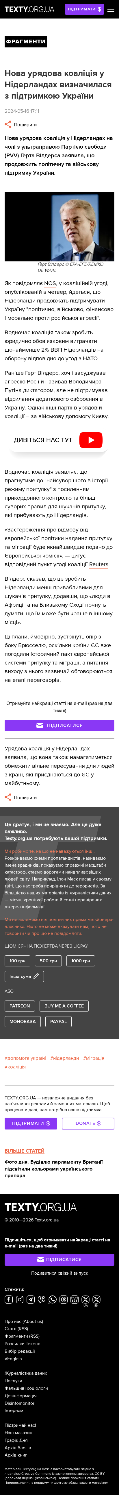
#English (13, 1359)
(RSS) (23, 1329)
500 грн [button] (48, 961)
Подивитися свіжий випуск (59, 1273)
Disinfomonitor (19, 1403)
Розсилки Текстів (22, 1344)
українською (45, 1478)
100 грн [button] (17, 961)
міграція (95, 1058)
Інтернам (14, 1410)
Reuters (98, 564)
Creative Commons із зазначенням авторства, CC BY (63, 1474)
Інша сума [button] (20, 976)
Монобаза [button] (23, 1022)
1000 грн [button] (80, 961)
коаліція (17, 1067)
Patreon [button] (20, 1006)
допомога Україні (27, 1058)
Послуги (13, 1381)
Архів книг (16, 1455)
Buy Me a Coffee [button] (64, 1006)
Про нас (13, 1321)
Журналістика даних (26, 1373)
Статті (10, 1329)
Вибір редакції (20, 1351)
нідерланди (66, 1058)
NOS (50, 283)
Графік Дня (16, 1440)
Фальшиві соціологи (26, 1388)
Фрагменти (16, 1336)
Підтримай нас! (20, 1425)
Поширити (25, 125)
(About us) (33, 1321)
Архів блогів (18, 1448)
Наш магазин (18, 1433)
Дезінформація (21, 1396)
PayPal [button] (58, 1022)
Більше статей (24, 1151)
